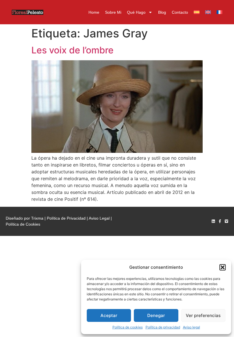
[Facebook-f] (220, 221)
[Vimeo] (226, 221)
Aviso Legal (99, 218)
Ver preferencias (203, 315)
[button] (222, 267)
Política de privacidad (163, 327)
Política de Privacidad (66, 218)
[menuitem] (196, 12)
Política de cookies (127, 327)
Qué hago (136, 12)
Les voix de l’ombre (72, 50)
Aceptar (108, 315)
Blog (162, 12)
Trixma (37, 218)
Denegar (156, 315)
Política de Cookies (23, 224)
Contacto (180, 12)
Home (93, 12)
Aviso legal (191, 327)
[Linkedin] (213, 221)
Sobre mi (113, 12)
